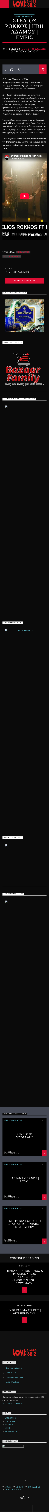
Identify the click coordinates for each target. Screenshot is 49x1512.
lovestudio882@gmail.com (15, 1377)
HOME (8, 1487)
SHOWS (19, 1487)
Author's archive (24, 280)
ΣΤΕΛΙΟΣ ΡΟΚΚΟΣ (12, 256)
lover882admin (34, 48)
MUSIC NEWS (10, 1418)
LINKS (7, 1428)
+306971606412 (11, 1373)
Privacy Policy (13, 1490)
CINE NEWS (10, 1421)
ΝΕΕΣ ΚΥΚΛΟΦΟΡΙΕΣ (24, 17)
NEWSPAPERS (11, 1431)
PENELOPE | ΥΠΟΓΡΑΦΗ (25, 1135)
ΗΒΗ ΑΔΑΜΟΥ (23, 252)
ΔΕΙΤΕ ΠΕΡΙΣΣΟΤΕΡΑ (11, 1403)
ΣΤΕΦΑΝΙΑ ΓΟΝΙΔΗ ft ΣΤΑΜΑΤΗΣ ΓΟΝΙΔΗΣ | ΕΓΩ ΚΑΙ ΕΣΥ (24, 1224)
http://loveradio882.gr (14, 1368)
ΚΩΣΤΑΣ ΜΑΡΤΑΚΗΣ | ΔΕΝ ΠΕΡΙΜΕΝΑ (25, 1312)
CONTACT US (34, 1487)
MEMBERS (9, 1425)
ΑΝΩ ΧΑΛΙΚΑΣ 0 (13, 1382)
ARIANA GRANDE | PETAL (25, 1180)
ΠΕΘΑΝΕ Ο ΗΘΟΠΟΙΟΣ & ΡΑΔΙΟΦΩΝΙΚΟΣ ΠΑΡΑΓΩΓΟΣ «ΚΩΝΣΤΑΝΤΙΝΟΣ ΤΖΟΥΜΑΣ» (25, 1277)
